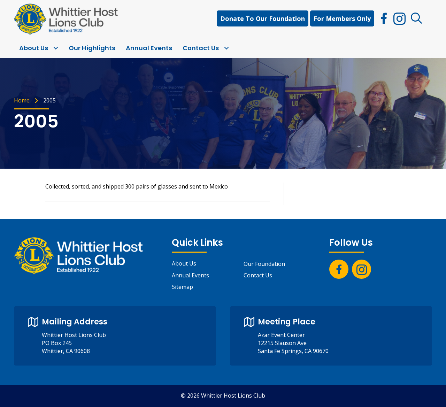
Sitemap (182, 287)
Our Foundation (264, 264)
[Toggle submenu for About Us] (56, 48)
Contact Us (258, 275)
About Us (184, 263)
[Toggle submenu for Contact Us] (226, 48)
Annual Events (190, 275)
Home (22, 100)
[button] (416, 18)
